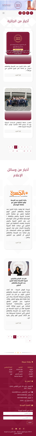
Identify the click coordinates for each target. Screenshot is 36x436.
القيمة (31, 376)
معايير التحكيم (19, 374)
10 (24, 151)
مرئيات (10, 372)
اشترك (30, 422)
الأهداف (30, 374)
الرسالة (31, 372)
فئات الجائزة (19, 369)
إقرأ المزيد (18, 75)
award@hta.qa (16, 392)
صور (11, 374)
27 (13, 151)
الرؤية (31, 369)
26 (17, 151)
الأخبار (10, 369)
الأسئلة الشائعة (18, 376)
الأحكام (21, 372)
